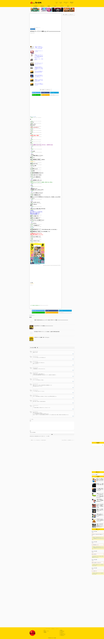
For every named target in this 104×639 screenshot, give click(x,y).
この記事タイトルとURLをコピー (46, 89)
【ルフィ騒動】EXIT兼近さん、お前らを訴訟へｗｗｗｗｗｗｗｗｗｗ (99, 489)
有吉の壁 (45, 632)
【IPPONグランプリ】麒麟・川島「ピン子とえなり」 (42, 337)
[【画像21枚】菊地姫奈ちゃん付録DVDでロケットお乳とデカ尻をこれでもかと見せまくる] (32, 68)
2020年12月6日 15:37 (35, 395)
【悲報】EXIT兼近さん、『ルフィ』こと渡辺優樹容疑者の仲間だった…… (99, 500)
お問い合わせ (71, 2)
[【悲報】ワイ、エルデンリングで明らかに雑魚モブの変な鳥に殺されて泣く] (32, 81)
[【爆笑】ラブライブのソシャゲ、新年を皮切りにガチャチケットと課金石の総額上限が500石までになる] (32, 56)
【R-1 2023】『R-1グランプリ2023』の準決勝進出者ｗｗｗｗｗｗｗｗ (99, 520)
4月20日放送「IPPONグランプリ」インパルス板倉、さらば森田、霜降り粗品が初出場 (46, 331)
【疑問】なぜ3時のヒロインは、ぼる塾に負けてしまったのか (99, 515)
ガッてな (61, 632)
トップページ (56, 628)
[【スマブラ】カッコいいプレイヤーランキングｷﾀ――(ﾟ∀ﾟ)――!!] (32, 64)
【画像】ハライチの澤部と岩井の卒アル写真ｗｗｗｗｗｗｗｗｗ (99, 510)
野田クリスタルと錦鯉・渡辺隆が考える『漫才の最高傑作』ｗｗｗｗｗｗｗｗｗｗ (99, 480)
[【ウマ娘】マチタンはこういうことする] (32, 52)
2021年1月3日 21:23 (35, 411)
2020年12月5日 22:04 (35, 351)
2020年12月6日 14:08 (35, 390)
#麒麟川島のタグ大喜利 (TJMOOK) (35, 264)
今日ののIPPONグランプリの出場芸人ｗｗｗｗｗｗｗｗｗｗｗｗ (43, 325)
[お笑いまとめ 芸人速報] (33, 116)
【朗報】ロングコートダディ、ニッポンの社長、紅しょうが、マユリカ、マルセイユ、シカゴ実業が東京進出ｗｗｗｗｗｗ (99, 495)
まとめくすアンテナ (62, 634)
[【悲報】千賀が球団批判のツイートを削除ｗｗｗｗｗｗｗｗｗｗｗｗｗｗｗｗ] (32, 77)
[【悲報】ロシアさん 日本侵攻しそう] (32, 60)
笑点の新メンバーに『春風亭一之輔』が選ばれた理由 (99, 484)
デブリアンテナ (62, 633)
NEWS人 (61, 630)
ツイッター (60, 2)
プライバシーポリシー (48, 628)
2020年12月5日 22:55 (35, 356)
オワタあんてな (62, 631)
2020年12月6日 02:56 (35, 372)
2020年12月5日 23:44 (35, 361)
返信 (73, 353)
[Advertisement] (45, 20)
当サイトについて (66, 2)
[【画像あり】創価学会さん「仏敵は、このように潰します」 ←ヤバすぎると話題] (32, 48)
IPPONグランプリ (32, 315)
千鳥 (44, 630)
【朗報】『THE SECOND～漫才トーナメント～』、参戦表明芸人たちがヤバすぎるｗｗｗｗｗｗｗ (99, 525)
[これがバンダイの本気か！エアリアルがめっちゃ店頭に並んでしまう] (32, 85)
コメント (52, 421)
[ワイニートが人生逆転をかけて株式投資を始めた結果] (32, 72)
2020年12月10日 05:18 (35, 405)
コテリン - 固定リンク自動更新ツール (30, 46)
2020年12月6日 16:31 (35, 400)
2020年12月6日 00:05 (35, 367)
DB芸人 (45, 631)
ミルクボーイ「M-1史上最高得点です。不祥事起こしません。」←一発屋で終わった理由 (99, 506)
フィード (56, 2)
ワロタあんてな (62, 635)
